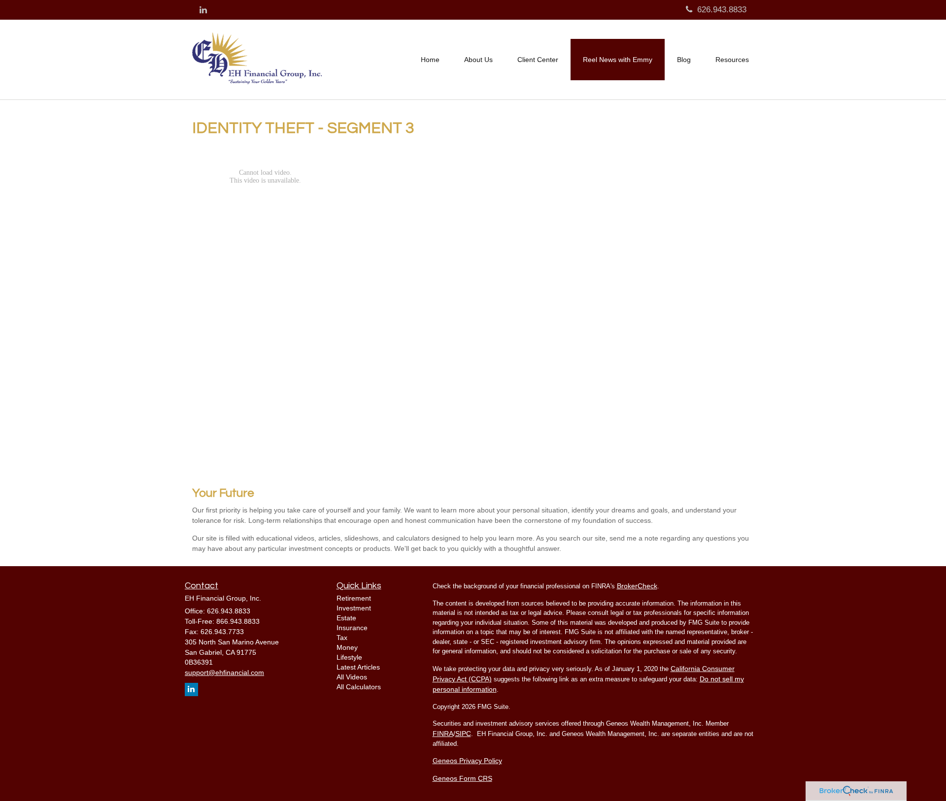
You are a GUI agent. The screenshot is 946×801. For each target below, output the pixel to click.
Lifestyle (349, 657)
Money (347, 647)
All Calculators (359, 687)
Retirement (354, 598)
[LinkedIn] (203, 10)
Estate (346, 618)
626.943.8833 (721, 9)
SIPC (463, 733)
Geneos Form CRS (462, 778)
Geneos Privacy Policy (467, 761)
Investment (354, 608)
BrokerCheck (637, 586)
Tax (342, 637)
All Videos (352, 677)
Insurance (352, 628)
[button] (478, 59)
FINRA (443, 733)
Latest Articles (358, 667)
